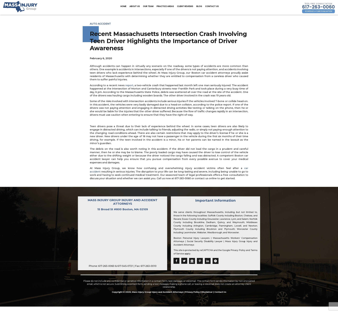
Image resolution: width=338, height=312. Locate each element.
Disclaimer (207, 292)
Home (123, 6)
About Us (135, 6)
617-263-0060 (318, 7)
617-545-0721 (125, 266)
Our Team (148, 6)
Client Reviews (185, 6)
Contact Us (212, 6)
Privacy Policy (238, 250)
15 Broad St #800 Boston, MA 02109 (122, 209)
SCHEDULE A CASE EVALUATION (318, 11)
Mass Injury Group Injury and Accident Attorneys (122, 201)
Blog (199, 6)
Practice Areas (165, 6)
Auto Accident (100, 23)
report (129, 85)
